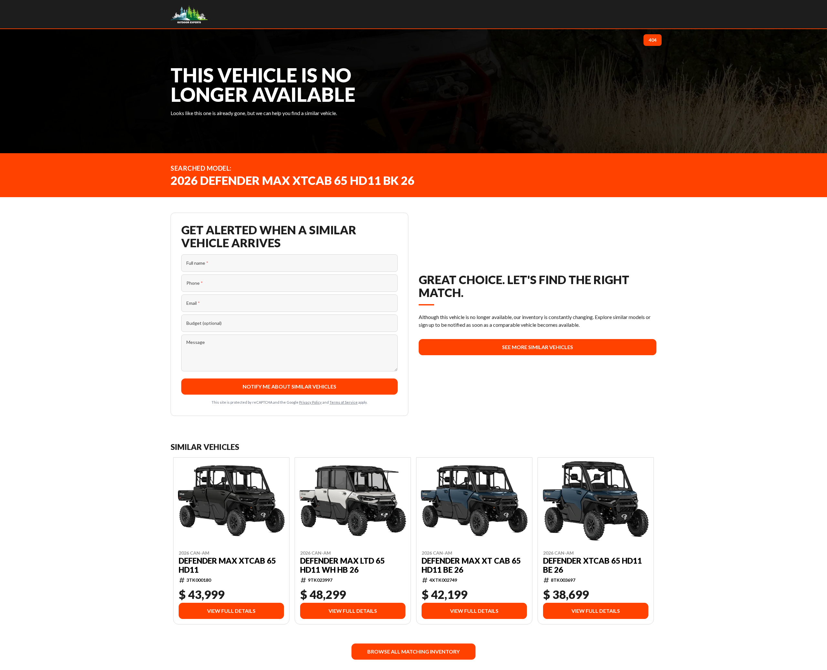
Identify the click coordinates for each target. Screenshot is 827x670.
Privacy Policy (310, 402)
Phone (194, 283)
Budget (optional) (204, 323)
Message (195, 342)
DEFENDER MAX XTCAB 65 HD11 (227, 565)
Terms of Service (344, 402)
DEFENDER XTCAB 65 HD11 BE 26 (592, 565)
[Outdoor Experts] (189, 14)
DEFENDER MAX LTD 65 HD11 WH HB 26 (342, 565)
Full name (197, 263)
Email (193, 303)
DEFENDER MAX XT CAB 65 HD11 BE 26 (471, 565)
